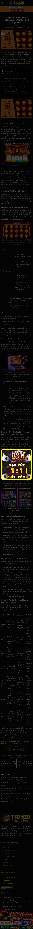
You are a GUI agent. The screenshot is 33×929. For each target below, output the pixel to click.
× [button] (29, 451)
